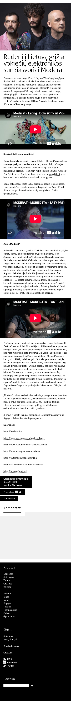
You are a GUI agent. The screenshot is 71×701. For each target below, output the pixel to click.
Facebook (12, 662)
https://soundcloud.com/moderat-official (23, 464)
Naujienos (17, 485)
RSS (9, 659)
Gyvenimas (9, 616)
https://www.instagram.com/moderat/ (21, 451)
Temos (6, 580)
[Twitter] (20, 492)
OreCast (7, 583)
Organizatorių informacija (15, 479)
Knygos (7, 603)
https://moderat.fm (12, 431)
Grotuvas (8, 652)
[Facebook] (16, 492)
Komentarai (9, 498)
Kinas (6, 597)
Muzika (7, 485)
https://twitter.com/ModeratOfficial (20, 458)
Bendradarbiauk (11, 646)
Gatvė (6, 613)
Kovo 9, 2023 (10, 482)
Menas (6, 600)
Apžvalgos (8, 577)
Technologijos (10, 610)
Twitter (10, 666)
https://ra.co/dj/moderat (15, 471)
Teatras (7, 606)
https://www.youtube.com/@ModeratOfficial (25, 444)
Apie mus (8, 636)
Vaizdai (7, 587)
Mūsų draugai (10, 639)
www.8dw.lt (54, 174)
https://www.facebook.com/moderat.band (23, 438)
